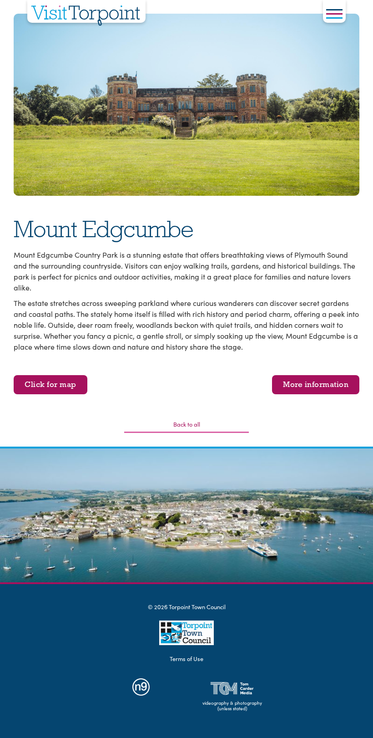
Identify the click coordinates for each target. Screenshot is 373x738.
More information (315, 384)
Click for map (50, 384)
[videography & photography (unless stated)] (232, 688)
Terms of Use (186, 658)
